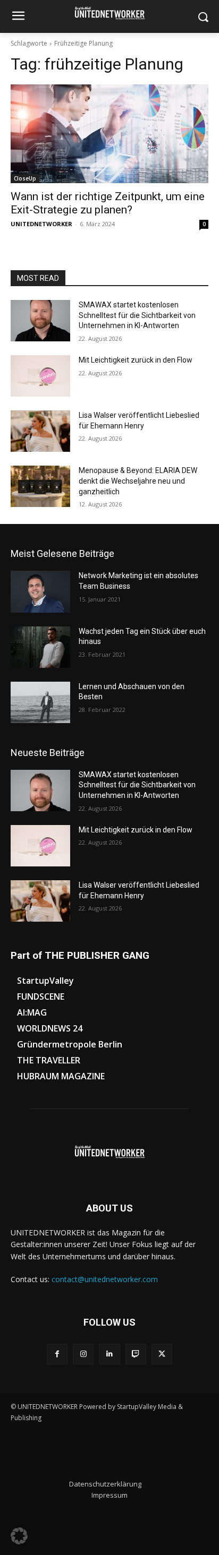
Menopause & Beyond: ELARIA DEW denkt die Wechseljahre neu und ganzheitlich (138, 480)
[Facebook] (57, 1354)
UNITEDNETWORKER (41, 224)
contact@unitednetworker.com (105, 1279)
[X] (161, 1354)
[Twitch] (135, 1354)
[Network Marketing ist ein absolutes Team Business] (40, 591)
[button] (19, 1536)
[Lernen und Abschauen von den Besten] (40, 702)
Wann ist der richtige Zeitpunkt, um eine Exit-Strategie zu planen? (108, 203)
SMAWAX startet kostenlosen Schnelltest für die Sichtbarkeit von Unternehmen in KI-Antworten (137, 315)
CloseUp (25, 178)
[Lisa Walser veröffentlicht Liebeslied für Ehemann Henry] (40, 431)
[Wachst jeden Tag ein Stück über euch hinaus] (40, 647)
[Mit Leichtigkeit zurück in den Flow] (40, 376)
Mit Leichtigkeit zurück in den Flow (135, 360)
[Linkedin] (109, 1354)
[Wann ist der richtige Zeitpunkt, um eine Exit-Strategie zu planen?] (109, 133)
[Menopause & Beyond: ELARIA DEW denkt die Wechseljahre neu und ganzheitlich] (40, 486)
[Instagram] (83, 1354)
